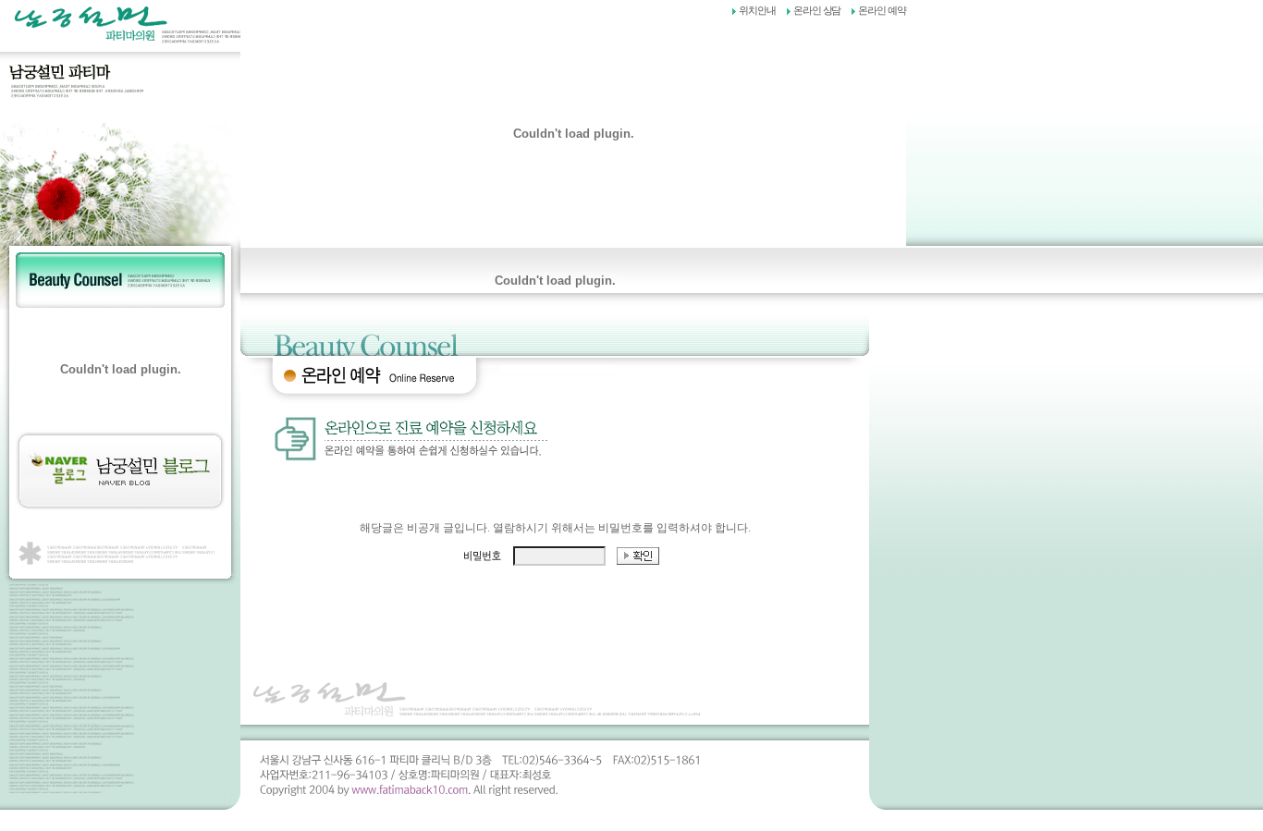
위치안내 (757, 10)
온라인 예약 (882, 10)
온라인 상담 (817, 10)
